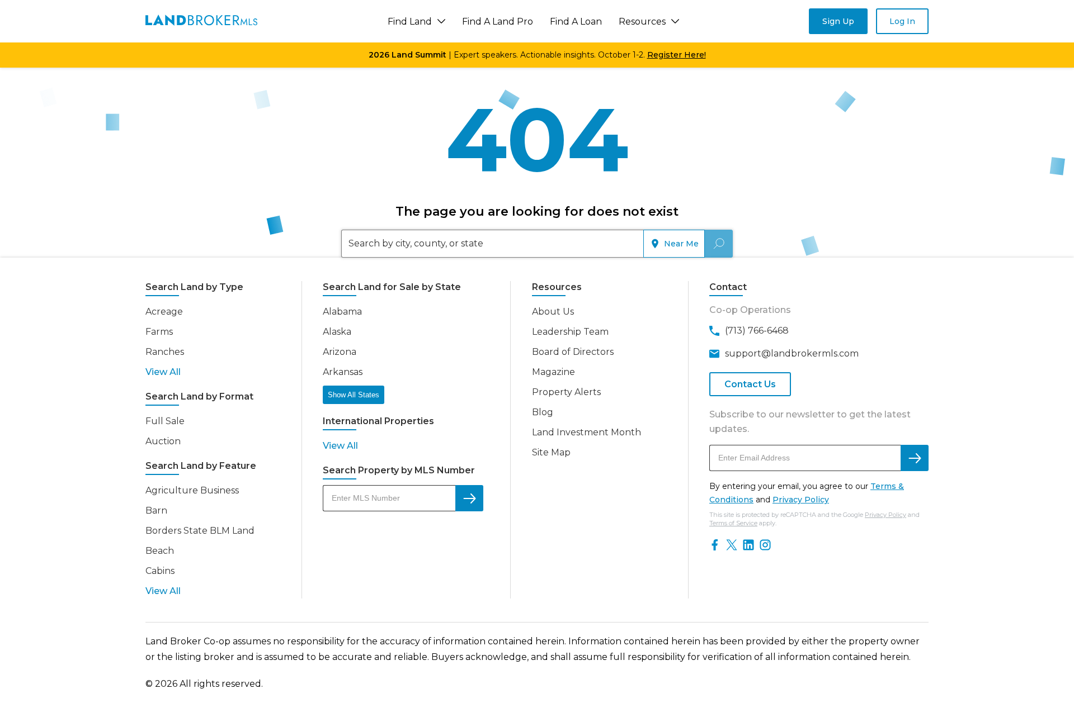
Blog (542, 412)
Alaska (337, 331)
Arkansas (342, 372)
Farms (159, 331)
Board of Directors (573, 351)
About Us (553, 311)
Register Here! (676, 55)
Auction (163, 441)
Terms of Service (733, 523)
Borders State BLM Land (200, 530)
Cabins (160, 571)
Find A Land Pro (497, 21)
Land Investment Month (586, 432)
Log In (902, 21)
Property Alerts (566, 392)
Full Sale (165, 421)
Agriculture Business (192, 490)
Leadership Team (570, 331)
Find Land (410, 21)
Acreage (164, 311)
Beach (159, 550)
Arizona (339, 351)
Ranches (164, 351)
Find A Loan (576, 21)
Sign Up (838, 21)
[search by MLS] (469, 498)
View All (163, 372)
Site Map (551, 452)
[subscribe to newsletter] (915, 458)
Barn (156, 510)
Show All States (353, 395)
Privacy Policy (800, 500)
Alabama (342, 311)
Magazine (553, 372)
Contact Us (750, 384)
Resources (642, 21)
